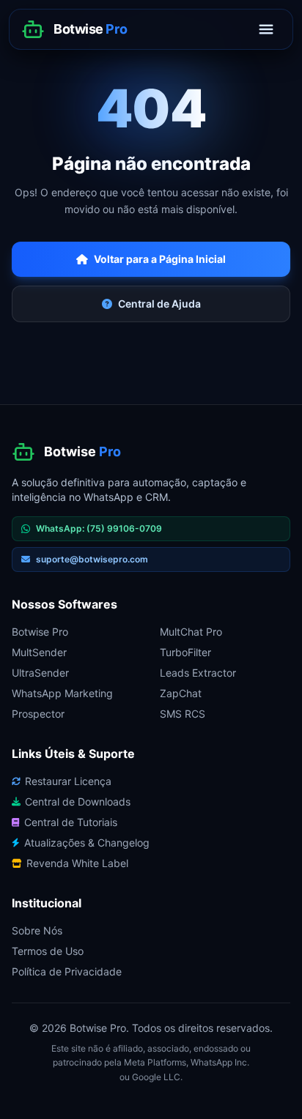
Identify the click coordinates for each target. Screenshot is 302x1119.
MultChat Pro (191, 631)
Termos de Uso (48, 951)
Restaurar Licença (68, 781)
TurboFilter (185, 652)
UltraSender (40, 672)
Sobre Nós (37, 930)
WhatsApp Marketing (62, 693)
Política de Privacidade (67, 971)
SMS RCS (182, 713)
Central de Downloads (77, 801)
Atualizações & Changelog (87, 842)
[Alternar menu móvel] (266, 29)
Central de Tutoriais (70, 822)
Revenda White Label (77, 863)
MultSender (39, 652)
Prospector (38, 713)
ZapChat (181, 693)
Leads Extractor (198, 672)
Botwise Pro (40, 631)
